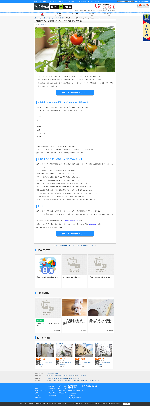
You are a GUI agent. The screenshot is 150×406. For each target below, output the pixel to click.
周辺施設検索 (62, 393)
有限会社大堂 (69, 220)
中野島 (91, 362)
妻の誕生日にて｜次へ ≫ (89, 245)
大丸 (74, 375)
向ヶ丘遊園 (53, 380)
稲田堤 (74, 380)
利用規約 (37, 393)
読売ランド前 (84, 380)
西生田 (61, 375)
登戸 (71, 362)
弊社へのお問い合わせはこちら (75, 92)
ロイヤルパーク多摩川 (80, 343)
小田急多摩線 (71, 378)
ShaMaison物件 (52, 395)
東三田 (84, 375)
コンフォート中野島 (100, 343)
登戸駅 (41, 364)
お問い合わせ (92, 224)
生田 (77, 375)
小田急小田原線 (55, 378)
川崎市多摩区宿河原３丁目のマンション (46, 343)
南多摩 (97, 380)
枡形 (70, 375)
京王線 (78, 378)
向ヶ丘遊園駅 (63, 364)
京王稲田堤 (91, 380)
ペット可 (51, 390)
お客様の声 (62, 390)
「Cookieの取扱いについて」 (104, 403)
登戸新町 (66, 375)
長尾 (81, 375)
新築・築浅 (51, 386)
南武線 (48, 378)
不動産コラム (44, 25)
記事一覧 (79, 245)
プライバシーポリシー (40, 390)
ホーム (36, 386)
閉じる (126, 403)
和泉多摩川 (60, 380)
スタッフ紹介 (62, 388)
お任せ (76, 220)
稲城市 (56, 373)
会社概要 (37, 388)
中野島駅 (81, 364)
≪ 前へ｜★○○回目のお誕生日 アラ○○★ (65, 245)
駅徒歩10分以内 (53, 393)
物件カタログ (38, 397)
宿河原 (52, 362)
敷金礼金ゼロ (52, 388)
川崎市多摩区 (48, 362)
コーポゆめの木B (60, 343)
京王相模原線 (63, 378)
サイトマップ (38, 395)
